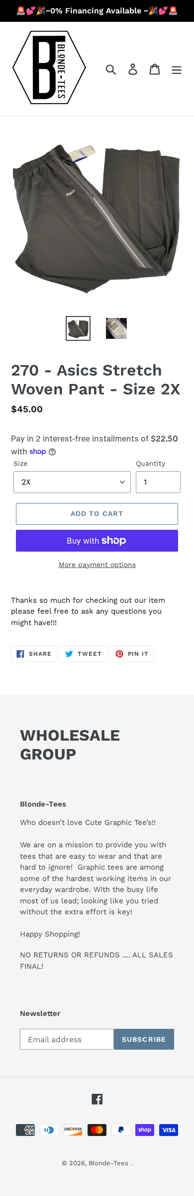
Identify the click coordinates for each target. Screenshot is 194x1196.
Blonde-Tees (108, 1163)
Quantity (150, 463)
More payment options (97, 564)
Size (20, 463)
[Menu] (177, 69)
